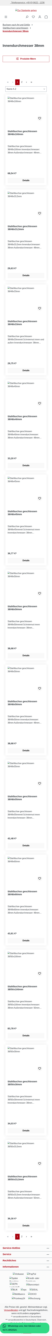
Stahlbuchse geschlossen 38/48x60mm (22, 893)
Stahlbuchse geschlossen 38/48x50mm (22, 608)
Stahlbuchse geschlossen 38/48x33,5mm (22, 228)
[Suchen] (27, 17)
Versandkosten (11, 1310)
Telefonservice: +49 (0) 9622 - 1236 (27, 2)
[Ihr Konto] (40, 17)
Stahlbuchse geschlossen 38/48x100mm (22, 133)
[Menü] (6, 17)
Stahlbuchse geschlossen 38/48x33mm (22, 323)
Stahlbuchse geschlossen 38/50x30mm (22, 1083)
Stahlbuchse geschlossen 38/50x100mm (22, 988)
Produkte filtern (28, 59)
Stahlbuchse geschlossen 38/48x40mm (22, 418)
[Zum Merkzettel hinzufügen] (39, 118)
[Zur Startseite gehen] (26, 10)
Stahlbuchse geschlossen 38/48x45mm (22, 513)
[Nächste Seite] (26, 82)
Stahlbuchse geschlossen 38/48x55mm (22, 798)
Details (26, 180)
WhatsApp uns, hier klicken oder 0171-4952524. (22, 1328)
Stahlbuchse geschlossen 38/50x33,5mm (22, 1178)
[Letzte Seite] (31, 82)
